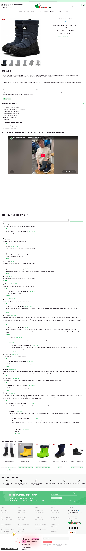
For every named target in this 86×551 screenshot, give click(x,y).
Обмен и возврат (55, 515)
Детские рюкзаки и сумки (40, 524)
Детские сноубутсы (22, 533)
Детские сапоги (21, 531)
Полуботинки (20, 522)
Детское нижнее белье (39, 519)
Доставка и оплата (55, 512)
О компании (54, 531)
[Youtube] (77, 528)
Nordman (8, 16)
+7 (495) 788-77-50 (6, 7)
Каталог (20, 11)
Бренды (46, 11)
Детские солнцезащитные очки (41, 526)
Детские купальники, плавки (7, 519)
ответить (5, 228)
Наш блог (65, 11)
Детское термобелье (5, 533)
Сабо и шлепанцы (21, 526)
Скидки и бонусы (55, 517)
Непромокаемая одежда (6, 524)
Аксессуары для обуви (39, 512)
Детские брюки (4, 510)
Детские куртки (4, 522)
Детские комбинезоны (6, 515)
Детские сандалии (22, 529)
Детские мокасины (22, 519)
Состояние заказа (55, 529)
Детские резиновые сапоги (23, 524)
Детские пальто (4, 526)
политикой (68, 500)
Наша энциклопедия (55, 522)
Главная (2, 16)
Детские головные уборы (40, 515)
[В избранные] (15, 444)
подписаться (46, 541)
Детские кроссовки (22, 517)
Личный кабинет (55, 510)
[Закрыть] (84, 1)
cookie (12, 548)
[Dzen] (72, 528)
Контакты (53, 533)
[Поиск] (72, 6)
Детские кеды (21, 515)
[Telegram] (11, 7)
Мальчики (26, 11)
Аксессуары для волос (39, 510)
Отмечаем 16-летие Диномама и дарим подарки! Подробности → (43, 1)
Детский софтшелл (5, 531)
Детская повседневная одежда (7, 529)
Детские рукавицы (39, 522)
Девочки (33, 11)
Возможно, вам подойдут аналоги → (65, 36)
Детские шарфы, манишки (40, 529)
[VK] (75, 528)
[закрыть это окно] (72, 537)
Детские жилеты (4, 512)
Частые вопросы (54, 524)
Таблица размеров (55, 526)
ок (15, 548)
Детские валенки (21, 512)
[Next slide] (40, 63)
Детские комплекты (5, 517)
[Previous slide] (2, 63)
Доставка (52, 11)
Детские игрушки (38, 517)
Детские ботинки (21, 510)
